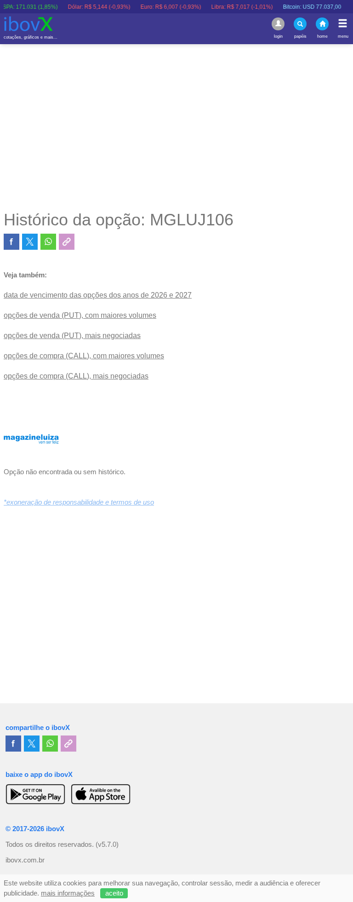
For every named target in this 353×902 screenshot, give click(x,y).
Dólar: (91, 7)
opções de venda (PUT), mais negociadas (72, 335)
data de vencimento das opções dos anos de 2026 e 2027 (98, 295)
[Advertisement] (176, 127)
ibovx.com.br (25, 860)
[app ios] (101, 794)
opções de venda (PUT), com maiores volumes (80, 315)
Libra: (234, 7)
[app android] (35, 794)
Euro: (163, 7)
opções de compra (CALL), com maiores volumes (84, 356)
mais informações (68, 893)
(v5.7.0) (107, 844)
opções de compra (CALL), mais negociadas (76, 376)
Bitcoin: (304, 7)
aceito (114, 893)
